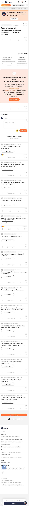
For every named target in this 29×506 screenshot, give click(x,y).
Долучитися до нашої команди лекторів (10, 436)
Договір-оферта (4, 478)
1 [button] (9, 419)
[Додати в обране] (26, 40)
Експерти (3, 434)
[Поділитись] (18, 40)
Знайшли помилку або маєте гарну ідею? (11, 446)
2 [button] (12, 419)
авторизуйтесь (14, 88)
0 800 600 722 (11, 452)
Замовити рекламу (5, 444)
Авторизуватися (14, 99)
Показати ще (15, 415)
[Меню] (2, 2)
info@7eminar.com (5, 462)
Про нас (3, 431)
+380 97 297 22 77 (5, 454)
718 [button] (18, 419)
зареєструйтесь (10, 90)
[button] (22, 419)
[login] (25, 2)
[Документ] (25, 24)
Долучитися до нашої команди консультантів (12, 441)
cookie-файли (19, 500)
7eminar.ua (19, 485)
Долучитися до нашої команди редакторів (11, 439)
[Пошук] (18, 2)
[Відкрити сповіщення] (22, 2)
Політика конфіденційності (7, 480)
